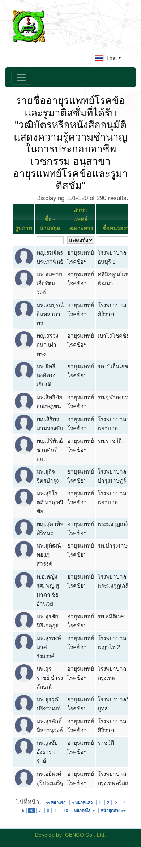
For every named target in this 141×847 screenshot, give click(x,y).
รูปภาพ (23, 228)
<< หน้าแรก (56, 802)
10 (66, 810)
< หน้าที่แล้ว (82, 802)
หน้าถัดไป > (84, 810)
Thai (110, 58)
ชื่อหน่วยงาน (118, 228)
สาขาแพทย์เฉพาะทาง (80, 219)
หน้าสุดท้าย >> (113, 810)
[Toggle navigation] (21, 77)
